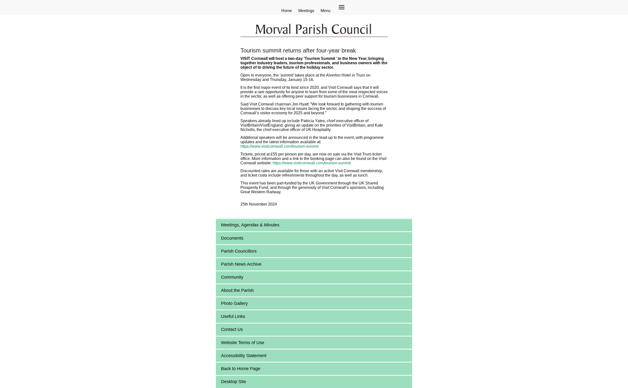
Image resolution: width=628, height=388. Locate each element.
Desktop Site (233, 381)
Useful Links (233, 316)
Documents (232, 238)
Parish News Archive (241, 264)
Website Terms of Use (242, 342)
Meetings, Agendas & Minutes (250, 224)
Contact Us (232, 329)
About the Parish (237, 290)
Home (286, 11)
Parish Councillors (239, 251)
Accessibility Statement (243, 355)
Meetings (306, 11)
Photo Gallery (234, 303)
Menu (325, 11)
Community (232, 277)
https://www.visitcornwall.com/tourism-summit (279, 146)
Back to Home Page (240, 368)
